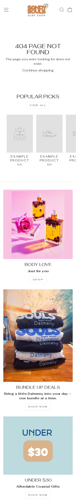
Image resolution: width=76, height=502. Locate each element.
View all (38, 105)
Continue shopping (38, 70)
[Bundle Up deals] (38, 335)
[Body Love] (38, 224)
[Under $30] (38, 445)
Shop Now (38, 406)
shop (38, 279)
